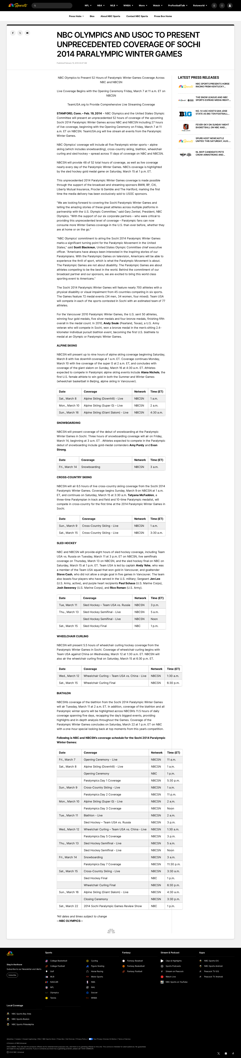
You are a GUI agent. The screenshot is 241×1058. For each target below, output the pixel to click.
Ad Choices (70, 1039)
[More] (214, 5)
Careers (18, 1039)
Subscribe (12, 975)
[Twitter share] (20, 33)
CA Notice (113, 1039)
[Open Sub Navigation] (91, 5)
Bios (92, 16)
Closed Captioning (29, 1039)
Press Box (61, 1039)
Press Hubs (75, 16)
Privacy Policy (81, 1039)
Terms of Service (124, 1039)
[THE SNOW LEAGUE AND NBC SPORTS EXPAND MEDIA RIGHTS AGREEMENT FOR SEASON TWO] (186, 100)
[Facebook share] (13, 33)
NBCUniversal (21, 1043)
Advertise (10, 1039)
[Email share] (27, 33)
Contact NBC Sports (137, 16)
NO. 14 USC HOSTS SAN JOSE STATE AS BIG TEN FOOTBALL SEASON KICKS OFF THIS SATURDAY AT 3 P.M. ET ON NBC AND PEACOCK (213, 112)
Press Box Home (163, 16)
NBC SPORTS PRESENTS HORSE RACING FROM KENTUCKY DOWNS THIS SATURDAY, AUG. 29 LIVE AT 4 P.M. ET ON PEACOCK (213, 85)
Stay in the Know (14, 964)
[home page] (17, 5)
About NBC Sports (110, 16)
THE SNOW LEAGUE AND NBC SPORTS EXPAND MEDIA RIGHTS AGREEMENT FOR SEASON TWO (213, 98)
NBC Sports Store (49, 1039)
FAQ (39, 1039)
